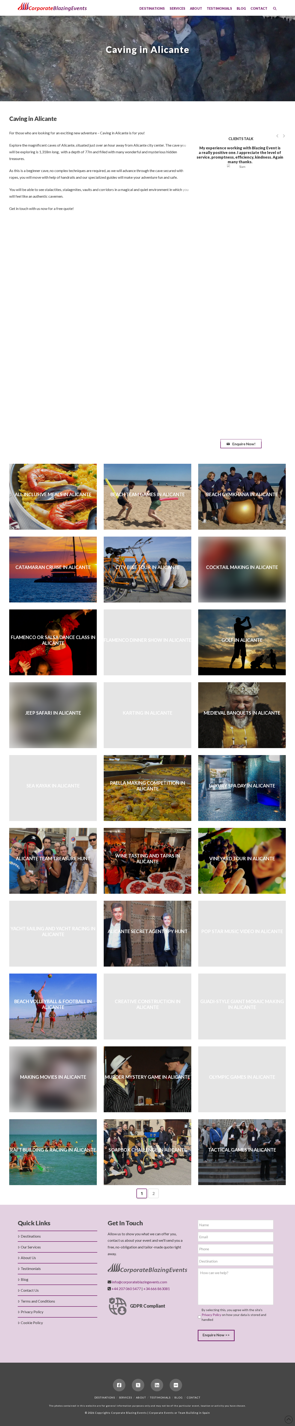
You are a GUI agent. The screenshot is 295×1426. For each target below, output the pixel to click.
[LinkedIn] (157, 1385)
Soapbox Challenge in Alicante (148, 1149)
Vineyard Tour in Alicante (242, 858)
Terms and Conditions (38, 1301)
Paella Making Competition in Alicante (147, 785)
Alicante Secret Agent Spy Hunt (148, 931)
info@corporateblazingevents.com (139, 1282)
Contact (194, 1397)
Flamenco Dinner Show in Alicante (147, 640)
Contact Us (30, 1290)
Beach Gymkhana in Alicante (242, 494)
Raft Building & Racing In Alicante (53, 1149)
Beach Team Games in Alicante (147, 494)
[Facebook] (119, 1385)
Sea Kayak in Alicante (53, 785)
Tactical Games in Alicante (242, 1149)
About (141, 1397)
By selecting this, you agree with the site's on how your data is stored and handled (234, 1315)
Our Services (31, 1247)
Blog (24, 1279)
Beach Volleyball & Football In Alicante (53, 1004)
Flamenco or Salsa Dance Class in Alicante (53, 640)
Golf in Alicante (242, 640)
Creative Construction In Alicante (147, 1004)
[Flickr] (176, 1385)
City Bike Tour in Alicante (147, 567)
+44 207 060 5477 (126, 1288)
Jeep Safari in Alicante (53, 713)
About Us (28, 1257)
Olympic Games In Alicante (242, 1077)
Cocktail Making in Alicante (242, 567)
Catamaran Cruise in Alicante (53, 567)
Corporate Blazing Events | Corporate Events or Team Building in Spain (160, 1412)
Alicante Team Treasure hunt (53, 858)
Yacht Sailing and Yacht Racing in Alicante (53, 931)
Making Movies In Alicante (53, 1077)
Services (125, 1397)
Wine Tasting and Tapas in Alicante (147, 858)
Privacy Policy (32, 1311)
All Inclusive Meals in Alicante (53, 494)
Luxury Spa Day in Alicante (242, 785)
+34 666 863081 (156, 1288)
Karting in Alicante (147, 713)
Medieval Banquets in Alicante (242, 713)
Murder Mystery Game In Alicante (147, 1077)
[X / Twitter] (138, 1385)
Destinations (31, 1236)
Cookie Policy (32, 1322)
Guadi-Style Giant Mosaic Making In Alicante (242, 1004)
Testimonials (31, 1268)
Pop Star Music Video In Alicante (242, 931)
